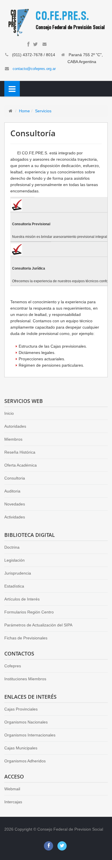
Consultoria (14, 478)
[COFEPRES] (56, 22)
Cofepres (12, 666)
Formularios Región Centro (29, 612)
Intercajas (13, 802)
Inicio (9, 413)
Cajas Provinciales (21, 709)
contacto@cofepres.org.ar (34, 69)
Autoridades (15, 426)
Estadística (14, 586)
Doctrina (12, 547)
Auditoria (12, 491)
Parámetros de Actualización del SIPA (38, 625)
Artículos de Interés (22, 599)
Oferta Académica (20, 465)
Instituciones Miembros (25, 679)
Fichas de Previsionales (25, 638)
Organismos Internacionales (29, 735)
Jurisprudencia (17, 573)
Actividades (14, 517)
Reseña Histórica (19, 452)
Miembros (13, 439)
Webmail (12, 789)
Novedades (14, 504)
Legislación (14, 560)
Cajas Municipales (20, 748)
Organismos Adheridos (25, 761)
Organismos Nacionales (26, 722)
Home (24, 111)
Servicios (43, 111)
